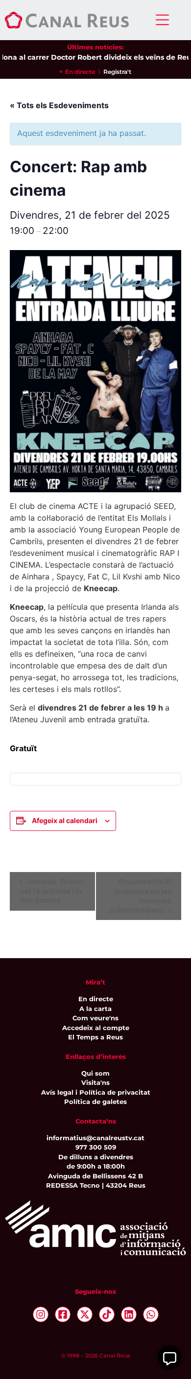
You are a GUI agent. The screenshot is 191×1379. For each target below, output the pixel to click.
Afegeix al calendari (64, 820)
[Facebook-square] (63, 1314)
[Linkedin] (129, 1314)
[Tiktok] (107, 1314)
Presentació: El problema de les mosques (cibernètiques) (140, 896)
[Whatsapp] (151, 1314)
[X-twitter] (85, 1314)
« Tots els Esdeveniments (59, 105)
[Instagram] (40, 1314)
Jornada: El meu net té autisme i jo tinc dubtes (51, 891)
